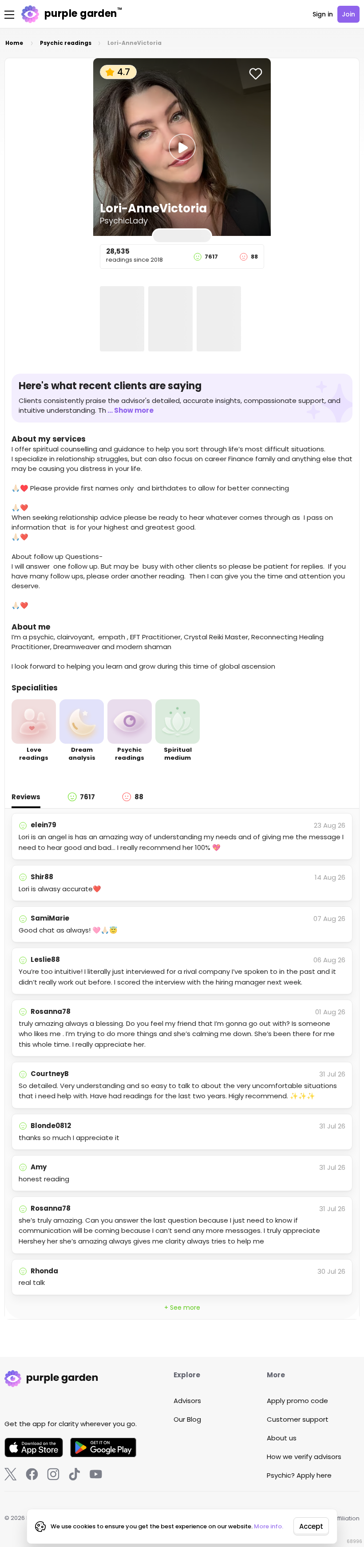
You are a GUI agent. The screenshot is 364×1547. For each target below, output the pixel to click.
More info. (268, 1526)
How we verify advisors (304, 1456)
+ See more (182, 1307)
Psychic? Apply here (299, 1475)
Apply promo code (297, 1400)
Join (348, 14)
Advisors (187, 1400)
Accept (311, 1526)
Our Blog (187, 1419)
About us (282, 1438)
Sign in (323, 14)
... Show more (130, 410)
